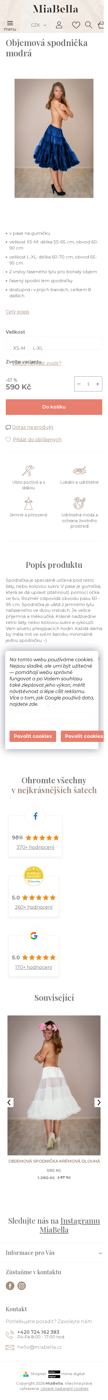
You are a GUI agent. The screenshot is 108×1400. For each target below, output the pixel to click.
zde (43, 704)
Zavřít (37, 433)
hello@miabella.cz (39, 1347)
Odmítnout (33, 736)
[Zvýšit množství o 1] (97, 384)
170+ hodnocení (33, 967)
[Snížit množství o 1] (79, 384)
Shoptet (38, 1373)
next (99, 1102)
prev (9, 1102)
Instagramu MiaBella (70, 1225)
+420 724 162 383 (38, 1332)
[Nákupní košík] (101, 24)
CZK (36, 25)
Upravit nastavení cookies (64, 1388)
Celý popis (17, 312)
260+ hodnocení (34, 907)
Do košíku (54, 407)
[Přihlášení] (59, 24)
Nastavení (52, 719)
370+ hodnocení (35, 847)
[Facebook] (10, 1285)
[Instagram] (21, 1285)
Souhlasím (84, 736)
